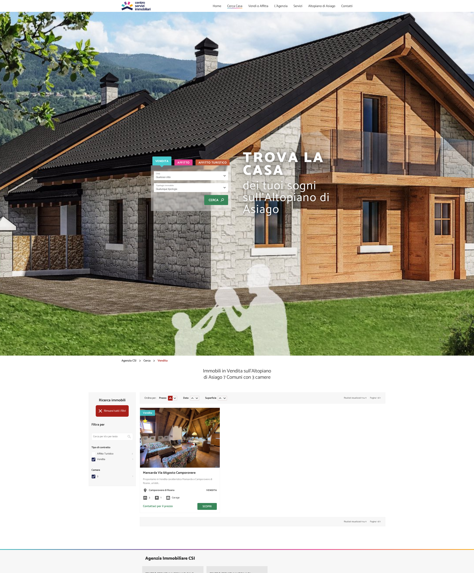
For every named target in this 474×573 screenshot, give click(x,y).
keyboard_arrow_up (170, 398)
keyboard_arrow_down (175, 398)
